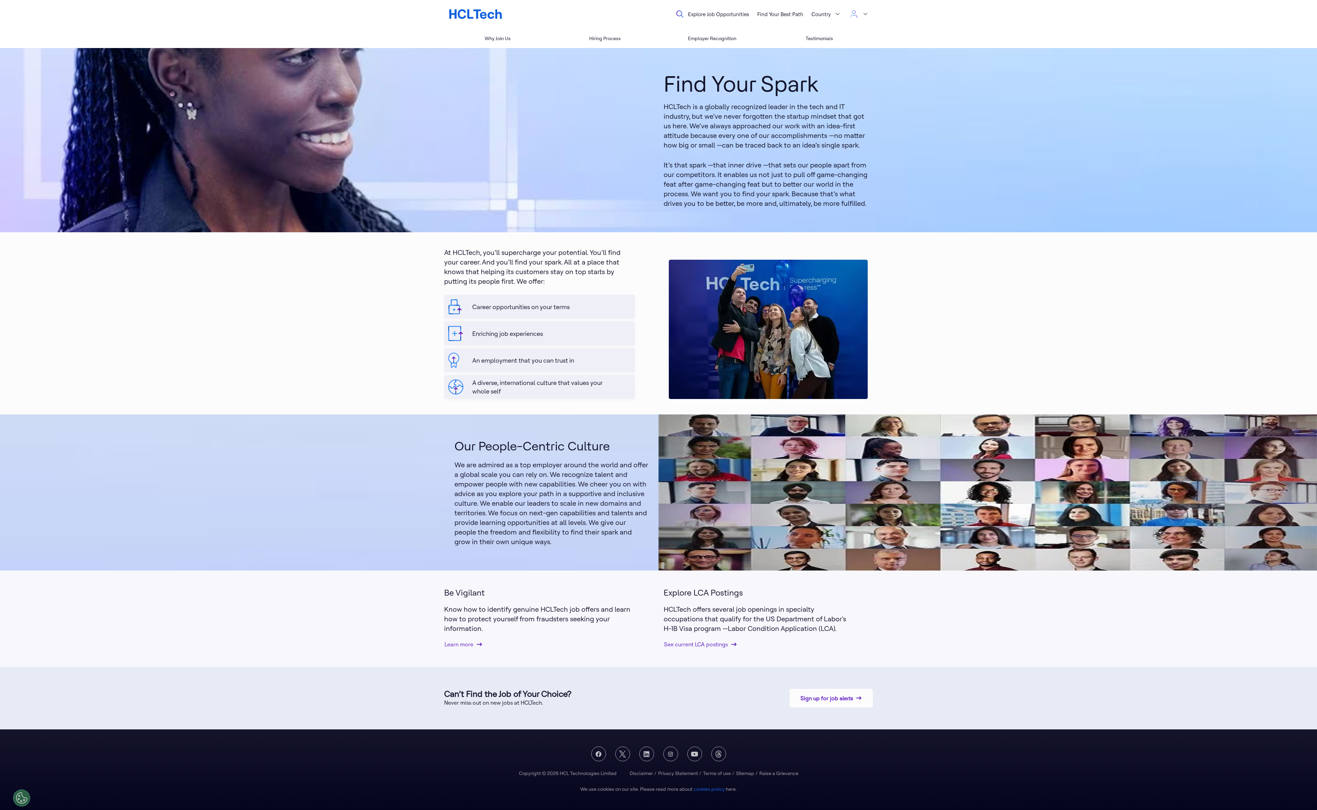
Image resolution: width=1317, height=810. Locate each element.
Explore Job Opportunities (718, 14)
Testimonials (819, 38)
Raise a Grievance (778, 773)
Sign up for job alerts (826, 698)
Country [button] (821, 14)
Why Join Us (498, 38)
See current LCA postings (696, 644)
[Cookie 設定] (21, 798)
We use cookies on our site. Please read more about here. (658, 789)
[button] (858, 14)
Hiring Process (605, 38)
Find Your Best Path (780, 14)
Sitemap (745, 773)
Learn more (458, 644)
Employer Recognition (712, 38)
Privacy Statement (678, 773)
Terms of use (717, 773)
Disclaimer (641, 773)
